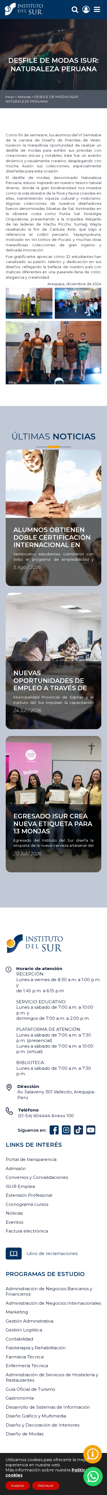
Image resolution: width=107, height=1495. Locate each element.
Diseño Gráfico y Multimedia (36, 1416)
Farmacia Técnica (25, 1357)
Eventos (14, 1222)
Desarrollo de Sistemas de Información (48, 1407)
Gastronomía (20, 1398)
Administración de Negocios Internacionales (53, 1303)
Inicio (9, 97)
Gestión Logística (24, 1330)
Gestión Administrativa (29, 1321)
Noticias (24, 97)
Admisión (16, 1168)
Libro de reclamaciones (52, 1253)
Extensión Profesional (29, 1195)
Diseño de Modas (24, 1433)
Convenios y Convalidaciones (37, 1177)
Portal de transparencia (31, 1159)
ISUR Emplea (20, 1186)
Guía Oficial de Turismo (30, 1389)
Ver (9, 521)
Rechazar (46, 1485)
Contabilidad (19, 1339)
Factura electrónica (27, 1231)
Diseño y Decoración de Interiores (42, 1425)
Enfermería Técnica (27, 1365)
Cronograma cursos (27, 1204)
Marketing (17, 1312)
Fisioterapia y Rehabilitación (36, 1347)
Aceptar (17, 1485)
